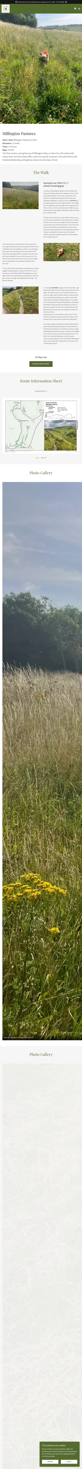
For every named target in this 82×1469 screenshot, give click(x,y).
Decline (50, 1461)
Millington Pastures (41, 364)
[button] (75, 9)
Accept (69, 1461)
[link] (6, 9)
